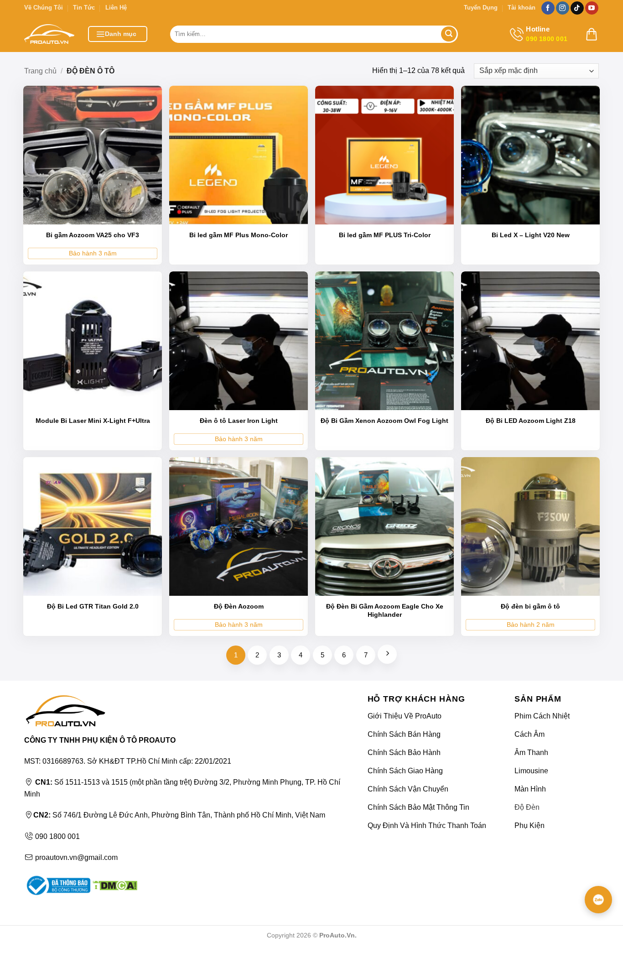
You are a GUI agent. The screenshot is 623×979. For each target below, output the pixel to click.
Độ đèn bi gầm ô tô (530, 606)
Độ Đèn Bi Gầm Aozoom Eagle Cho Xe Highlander (384, 610)
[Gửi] (449, 34)
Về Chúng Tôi (43, 7)
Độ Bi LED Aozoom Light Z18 (531, 420)
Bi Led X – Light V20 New (531, 235)
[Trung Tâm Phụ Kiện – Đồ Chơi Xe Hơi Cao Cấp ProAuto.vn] (49, 34)
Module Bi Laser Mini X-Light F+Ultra (93, 420)
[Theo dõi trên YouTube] (591, 8)
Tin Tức (84, 7)
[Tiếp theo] (387, 654)
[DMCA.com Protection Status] (113, 885)
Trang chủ (40, 71)
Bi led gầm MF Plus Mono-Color (238, 235)
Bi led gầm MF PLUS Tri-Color (385, 235)
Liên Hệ (116, 7)
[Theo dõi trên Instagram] (562, 8)
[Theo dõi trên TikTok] (577, 8)
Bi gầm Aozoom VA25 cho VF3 (92, 235)
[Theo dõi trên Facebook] (548, 8)
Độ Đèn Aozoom (239, 606)
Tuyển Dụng (481, 7)
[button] (117, 34)
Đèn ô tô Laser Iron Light (239, 420)
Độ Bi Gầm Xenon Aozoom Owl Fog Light (384, 420)
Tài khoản (521, 7)
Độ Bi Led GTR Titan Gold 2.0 (93, 606)
